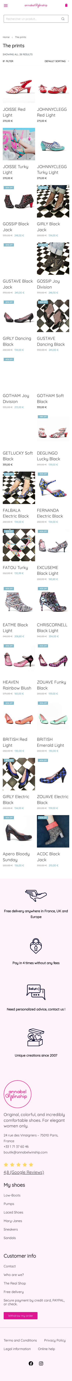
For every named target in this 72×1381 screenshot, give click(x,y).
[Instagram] (41, 1363)
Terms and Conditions (20, 1340)
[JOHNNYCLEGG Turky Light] (53, 144)
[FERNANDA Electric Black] (53, 488)
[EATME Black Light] (19, 602)
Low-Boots (12, 1195)
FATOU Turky (15, 567)
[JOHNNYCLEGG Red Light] (53, 87)
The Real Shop (15, 1283)
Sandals (10, 1238)
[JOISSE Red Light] (19, 87)
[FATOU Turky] (19, 545)
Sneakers (11, 1229)
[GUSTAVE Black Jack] (19, 258)
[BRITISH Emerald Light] (53, 717)
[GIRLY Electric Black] (19, 774)
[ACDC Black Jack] (53, 831)
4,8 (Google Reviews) (24, 1172)
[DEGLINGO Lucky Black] (53, 430)
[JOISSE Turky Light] (19, 144)
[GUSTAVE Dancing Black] (53, 316)
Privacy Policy (55, 1340)
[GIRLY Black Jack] (53, 201)
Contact (10, 1266)
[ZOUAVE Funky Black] (53, 659)
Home (6, 37)
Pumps (9, 1204)
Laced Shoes (13, 1212)
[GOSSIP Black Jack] (19, 201)
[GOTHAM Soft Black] (53, 373)
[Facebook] (31, 1363)
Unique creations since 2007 (36, 1055)
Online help (46, 1349)
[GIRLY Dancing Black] (19, 316)
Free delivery (14, 1292)
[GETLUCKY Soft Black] (19, 430)
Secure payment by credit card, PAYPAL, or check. (34, 1302)
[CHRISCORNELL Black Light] (53, 602)
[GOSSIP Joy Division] (53, 258)
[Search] (62, 19)
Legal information (17, 1349)
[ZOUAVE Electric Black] (53, 774)
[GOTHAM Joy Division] (19, 373)
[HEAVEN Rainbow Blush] (19, 659)
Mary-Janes (13, 1221)
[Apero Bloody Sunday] (19, 831)
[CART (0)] (66, 6)
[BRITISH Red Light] (19, 717)
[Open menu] (6, 5)
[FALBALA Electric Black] (19, 488)
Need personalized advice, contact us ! (36, 1009)
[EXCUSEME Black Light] (53, 545)
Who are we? (14, 1275)
